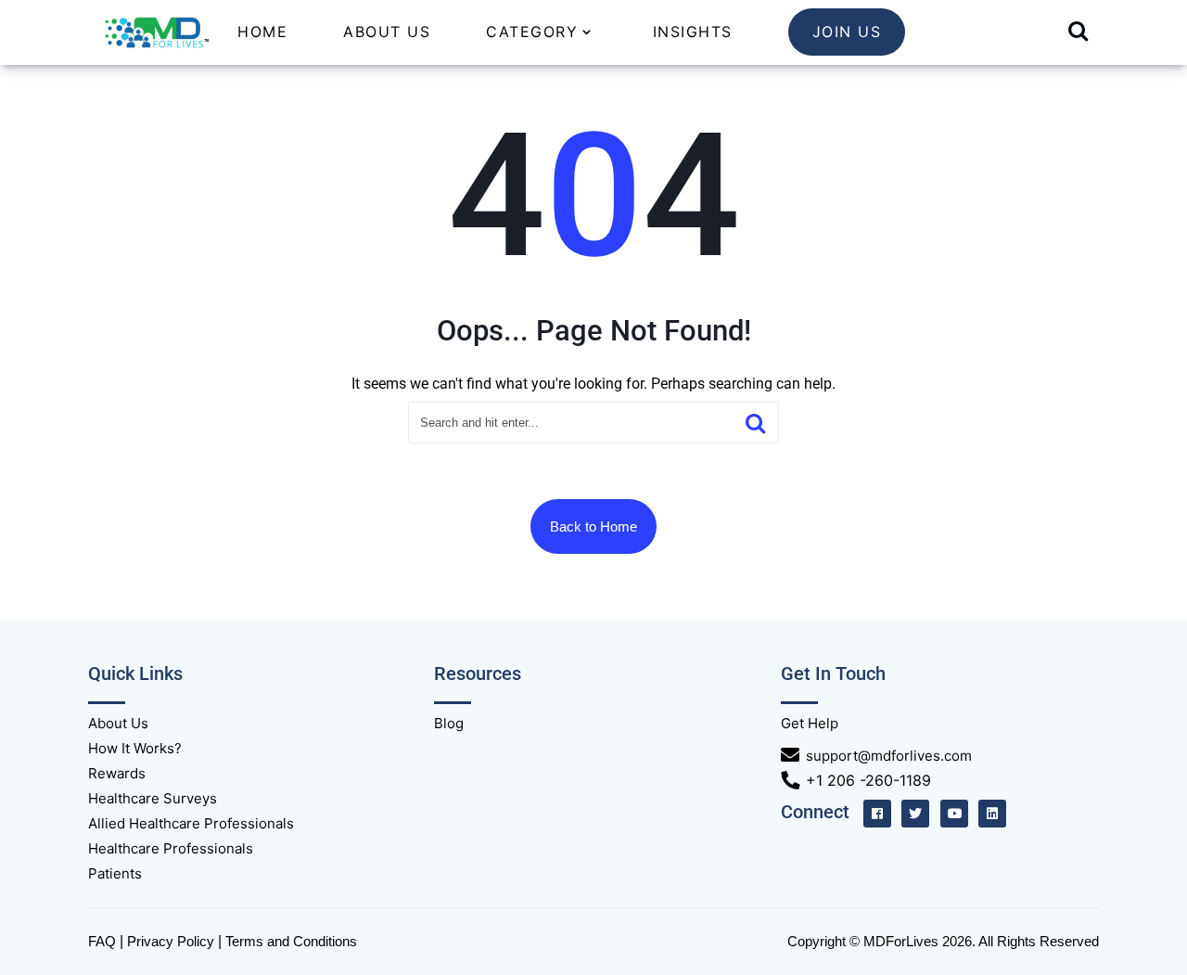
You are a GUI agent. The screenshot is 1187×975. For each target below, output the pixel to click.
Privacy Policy (170, 941)
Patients (115, 873)
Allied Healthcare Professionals (191, 823)
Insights (693, 32)
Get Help (809, 723)
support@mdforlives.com (889, 755)
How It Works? (135, 748)
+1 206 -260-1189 (868, 780)
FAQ (102, 941)
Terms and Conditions (291, 941)
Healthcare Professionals (170, 848)
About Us (386, 32)
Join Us (847, 32)
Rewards (117, 773)
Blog (449, 723)
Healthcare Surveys (152, 798)
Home (262, 32)
